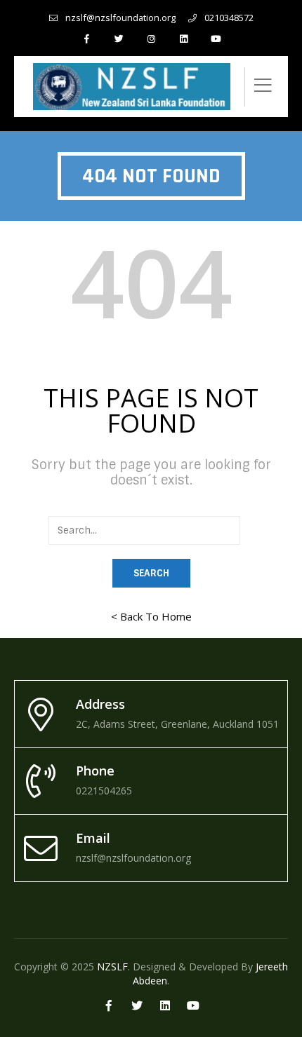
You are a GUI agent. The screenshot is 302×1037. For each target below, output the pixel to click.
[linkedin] (183, 38)
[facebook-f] (86, 38)
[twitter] (119, 38)
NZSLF (112, 966)
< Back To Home (151, 616)
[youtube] (216, 38)
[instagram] (151, 38)
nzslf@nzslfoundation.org (120, 17)
